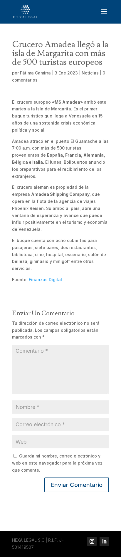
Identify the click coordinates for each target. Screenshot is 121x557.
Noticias (90, 72)
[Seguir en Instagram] (92, 541)
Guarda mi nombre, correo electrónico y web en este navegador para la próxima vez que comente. (57, 463)
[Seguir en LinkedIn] (104, 541)
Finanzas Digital (45, 279)
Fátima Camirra (35, 72)
